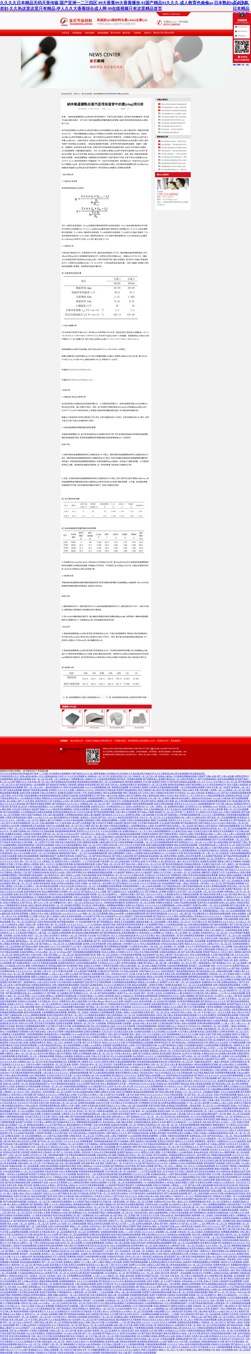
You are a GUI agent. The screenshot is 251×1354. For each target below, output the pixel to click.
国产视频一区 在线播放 (58, 993)
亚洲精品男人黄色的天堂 (22, 1048)
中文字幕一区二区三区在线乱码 (19, 1199)
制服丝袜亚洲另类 (203, 1062)
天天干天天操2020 (172, 809)
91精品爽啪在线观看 (220, 1089)
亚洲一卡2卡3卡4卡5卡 (221, 966)
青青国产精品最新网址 (126, 790)
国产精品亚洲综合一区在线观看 (30, 784)
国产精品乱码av (179, 1042)
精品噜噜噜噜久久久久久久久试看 (182, 1034)
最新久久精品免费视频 (217, 1020)
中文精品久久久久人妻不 (109, 963)
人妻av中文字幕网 (188, 919)
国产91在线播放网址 (207, 779)
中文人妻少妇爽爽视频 (82, 941)
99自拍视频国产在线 (171, 883)
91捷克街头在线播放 (44, 845)
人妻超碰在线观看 (45, 1056)
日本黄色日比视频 (203, 1182)
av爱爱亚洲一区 (46, 1097)
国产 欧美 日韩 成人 (110, 784)
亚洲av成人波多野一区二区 (15, 1083)
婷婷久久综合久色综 (169, 795)
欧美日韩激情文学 (217, 784)
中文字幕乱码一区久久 (107, 935)
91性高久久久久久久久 (144, 1232)
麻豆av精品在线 (16, 1097)
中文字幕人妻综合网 (112, 1048)
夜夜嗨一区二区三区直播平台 (212, 859)
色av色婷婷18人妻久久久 (180, 1204)
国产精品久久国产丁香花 (11, 880)
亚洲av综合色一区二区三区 (139, 1127)
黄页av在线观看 (86, 1018)
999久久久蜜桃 (108, 952)
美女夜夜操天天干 (8, 889)
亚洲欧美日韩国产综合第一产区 (72, 793)
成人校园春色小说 (221, 1040)
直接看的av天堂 (59, 1070)
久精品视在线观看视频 (80, 1130)
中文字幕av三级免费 (187, 1031)
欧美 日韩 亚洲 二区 (134, 1207)
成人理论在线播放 (239, 1083)
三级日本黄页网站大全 (117, 798)
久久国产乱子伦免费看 (114, 1094)
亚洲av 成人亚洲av (8, 801)
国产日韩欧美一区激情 (67, 987)
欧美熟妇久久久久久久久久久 (208, 916)
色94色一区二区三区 (86, 1111)
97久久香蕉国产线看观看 (153, 848)
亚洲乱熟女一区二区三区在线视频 (139, 957)
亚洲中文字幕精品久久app (47, 1007)
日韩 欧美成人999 (191, 1218)
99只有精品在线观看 (196, 1004)
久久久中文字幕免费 (125, 1026)
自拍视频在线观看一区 (236, 908)
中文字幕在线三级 (50, 1163)
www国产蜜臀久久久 (17, 782)
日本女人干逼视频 (164, 894)
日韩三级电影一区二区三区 (227, 1070)
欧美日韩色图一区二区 (21, 1119)
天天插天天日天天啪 (160, 867)
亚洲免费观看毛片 (87, 795)
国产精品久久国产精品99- (206, 826)
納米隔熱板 (77, 33)
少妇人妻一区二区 (169, 1125)
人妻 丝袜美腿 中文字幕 (152, 815)
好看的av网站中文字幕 (104, 1092)
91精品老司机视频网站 (61, 809)
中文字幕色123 (153, 861)
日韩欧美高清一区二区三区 (181, 1062)
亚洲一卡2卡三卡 (47, 864)
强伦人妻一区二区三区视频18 (219, 979)
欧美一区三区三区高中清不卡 (114, 1138)
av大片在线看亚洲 (99, 1100)
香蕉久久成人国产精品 (226, 894)
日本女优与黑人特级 (18, 1042)
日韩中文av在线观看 (55, 826)
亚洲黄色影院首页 (66, 963)
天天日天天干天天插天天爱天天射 (117, 1031)
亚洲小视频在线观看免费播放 (159, 845)
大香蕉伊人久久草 (69, 1114)
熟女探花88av (109, 1122)
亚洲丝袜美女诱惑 (146, 837)
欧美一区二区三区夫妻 (42, 779)
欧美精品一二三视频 (131, 1048)
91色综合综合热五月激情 (172, 944)
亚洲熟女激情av (186, 916)
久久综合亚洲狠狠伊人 (52, 859)
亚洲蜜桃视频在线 (197, 1201)
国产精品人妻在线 (95, 889)
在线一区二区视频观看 (126, 1130)
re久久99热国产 (57, 806)
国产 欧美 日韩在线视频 (184, 1067)
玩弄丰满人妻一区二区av (38, 782)
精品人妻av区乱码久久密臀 (23, 1141)
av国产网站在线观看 (177, 1174)
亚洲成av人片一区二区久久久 (232, 806)
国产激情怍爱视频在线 (156, 913)
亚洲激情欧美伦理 (214, 941)
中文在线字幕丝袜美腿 (89, 976)
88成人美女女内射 (148, 1023)
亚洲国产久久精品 (121, 930)
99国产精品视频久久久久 (197, 784)
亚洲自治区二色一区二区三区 (39, 1020)
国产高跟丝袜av (150, 779)
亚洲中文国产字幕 (207, 1034)
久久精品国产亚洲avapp (150, 1070)
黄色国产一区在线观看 (199, 966)
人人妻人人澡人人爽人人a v (234, 1023)
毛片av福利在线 (223, 1171)
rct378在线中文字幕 (174, 853)
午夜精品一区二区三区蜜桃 (70, 1144)
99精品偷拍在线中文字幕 (88, 867)
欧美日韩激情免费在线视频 (213, 801)
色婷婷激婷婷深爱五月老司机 (172, 1221)
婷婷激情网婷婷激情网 (65, 831)
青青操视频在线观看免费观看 (86, 952)
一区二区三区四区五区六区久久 (88, 902)
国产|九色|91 (209, 1199)
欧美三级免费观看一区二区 (37, 848)
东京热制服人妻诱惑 (138, 787)
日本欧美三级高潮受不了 (22, 1229)
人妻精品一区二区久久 (13, 1092)
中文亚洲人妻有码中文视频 (180, 987)
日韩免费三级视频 (76, 784)
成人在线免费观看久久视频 (75, 1045)
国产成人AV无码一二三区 (211, 1048)
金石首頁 (65, 33)
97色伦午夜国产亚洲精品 (88, 1138)
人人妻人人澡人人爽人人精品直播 (229, 834)
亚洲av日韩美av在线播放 (62, 883)
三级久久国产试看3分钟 (240, 1020)
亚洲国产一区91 (200, 1204)
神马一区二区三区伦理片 (100, 1064)
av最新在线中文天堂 (108, 842)
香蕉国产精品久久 (211, 952)
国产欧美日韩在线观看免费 (18, 850)
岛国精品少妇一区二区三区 (92, 804)
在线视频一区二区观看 (173, 946)
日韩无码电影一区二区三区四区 (57, 1092)
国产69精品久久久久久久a (45, 1094)
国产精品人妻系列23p (141, 968)
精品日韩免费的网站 (45, 1158)
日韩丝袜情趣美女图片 (224, 1215)
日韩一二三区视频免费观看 (128, 848)
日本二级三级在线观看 (53, 815)
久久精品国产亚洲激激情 (92, 1081)
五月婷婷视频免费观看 (149, 941)
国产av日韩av (39, 1029)
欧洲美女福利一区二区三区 (170, 1111)
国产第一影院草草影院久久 (106, 941)
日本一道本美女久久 (40, 1147)
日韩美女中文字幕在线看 (42, 831)
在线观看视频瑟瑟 (206, 804)
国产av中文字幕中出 (91, 1042)
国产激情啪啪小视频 (39, 1204)
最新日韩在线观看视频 (28, 856)
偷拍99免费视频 (206, 1169)
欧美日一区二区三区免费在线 (44, 853)
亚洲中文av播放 (131, 1070)
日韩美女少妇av (56, 894)
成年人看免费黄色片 (174, 1158)
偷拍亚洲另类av (51, 1034)
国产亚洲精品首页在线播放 (63, 782)
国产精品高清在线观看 (166, 957)
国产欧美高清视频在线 (172, 864)
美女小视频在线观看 (129, 941)
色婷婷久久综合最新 (27, 1001)
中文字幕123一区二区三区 (225, 782)
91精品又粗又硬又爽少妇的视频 (45, 1210)
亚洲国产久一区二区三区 (109, 839)
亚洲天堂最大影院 (102, 1116)
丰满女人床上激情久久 (213, 930)
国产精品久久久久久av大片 (206, 1075)
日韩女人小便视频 (134, 853)
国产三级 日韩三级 (231, 1229)
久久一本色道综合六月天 (116, 974)
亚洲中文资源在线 (89, 1105)
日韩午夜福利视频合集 (191, 886)
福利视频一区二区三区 (142, 1188)
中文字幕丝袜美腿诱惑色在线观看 (26, 1073)
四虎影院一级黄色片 (44, 1138)
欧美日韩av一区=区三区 (237, 823)
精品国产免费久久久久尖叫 (134, 1108)
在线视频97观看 (177, 1127)
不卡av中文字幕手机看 (134, 845)
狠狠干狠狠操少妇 (21, 831)
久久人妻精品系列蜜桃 (78, 1182)
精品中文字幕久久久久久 (178, 1040)
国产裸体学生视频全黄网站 (38, 804)
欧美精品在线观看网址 (43, 1067)
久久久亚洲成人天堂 (156, 1034)
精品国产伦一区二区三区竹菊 (168, 812)
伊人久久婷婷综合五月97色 (141, 889)
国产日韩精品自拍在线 (38, 872)
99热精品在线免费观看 (128, 900)
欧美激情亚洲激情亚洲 (49, 795)
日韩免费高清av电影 (203, 834)
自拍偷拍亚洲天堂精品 (234, 1193)
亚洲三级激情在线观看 (87, 842)
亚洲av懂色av (166, 1196)
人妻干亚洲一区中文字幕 (11, 795)
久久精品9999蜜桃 (137, 911)
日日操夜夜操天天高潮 (37, 990)
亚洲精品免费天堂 (128, 784)
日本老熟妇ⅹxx (232, 872)
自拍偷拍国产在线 (80, 982)
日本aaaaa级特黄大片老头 (181, 1081)
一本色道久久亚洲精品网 (16, 1174)
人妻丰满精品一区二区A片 (178, 922)
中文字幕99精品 (64, 982)
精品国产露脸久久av (41, 809)
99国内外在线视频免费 (178, 1136)
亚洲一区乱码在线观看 (76, 798)
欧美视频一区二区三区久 (237, 1031)
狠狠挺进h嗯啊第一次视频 (114, 820)
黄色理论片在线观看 (167, 850)
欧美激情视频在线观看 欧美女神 (152, 1062)
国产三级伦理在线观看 (64, 1020)
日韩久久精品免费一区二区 (131, 966)
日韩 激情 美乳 (31, 1097)
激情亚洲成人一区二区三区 (28, 941)
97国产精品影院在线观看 (181, 867)
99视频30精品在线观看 (220, 1155)
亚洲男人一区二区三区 (38, 1223)
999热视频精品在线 (81, 1026)
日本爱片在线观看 (8, 856)
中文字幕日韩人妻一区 (115, 1171)
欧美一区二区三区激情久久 (219, 1201)
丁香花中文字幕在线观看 (205, 1078)
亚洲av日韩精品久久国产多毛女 (18, 902)
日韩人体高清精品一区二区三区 (120, 1015)
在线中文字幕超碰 (169, 938)
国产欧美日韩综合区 (101, 856)
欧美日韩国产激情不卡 (128, 1114)
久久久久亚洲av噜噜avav (43, 996)
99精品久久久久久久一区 (57, 880)
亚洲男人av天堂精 (174, 960)
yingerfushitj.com (112, 109)
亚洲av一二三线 (66, 1119)
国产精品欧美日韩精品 (56, 784)
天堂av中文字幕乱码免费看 (145, 952)
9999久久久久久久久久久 (204, 1081)
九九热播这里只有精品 (30, 798)
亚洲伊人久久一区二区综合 (104, 878)
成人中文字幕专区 (190, 861)
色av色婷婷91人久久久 (189, 938)
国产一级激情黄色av (202, 963)
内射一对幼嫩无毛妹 (226, 1221)
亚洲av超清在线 (200, 1152)
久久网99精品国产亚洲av (169, 1023)
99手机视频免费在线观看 (56, 908)
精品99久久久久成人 (60, 1147)
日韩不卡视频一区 (83, 883)
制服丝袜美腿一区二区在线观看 (150, 922)
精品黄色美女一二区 (86, 1174)
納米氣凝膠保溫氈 (117, 728)
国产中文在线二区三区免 (211, 1147)
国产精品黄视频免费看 (103, 812)
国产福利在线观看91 (219, 924)
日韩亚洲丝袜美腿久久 (233, 1007)
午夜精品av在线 (60, 1177)
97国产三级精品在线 (12, 1015)
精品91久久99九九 (186, 957)
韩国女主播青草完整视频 (66, 1097)
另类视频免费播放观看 (195, 1020)
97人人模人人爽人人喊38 (226, 957)
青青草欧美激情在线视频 (184, 1015)
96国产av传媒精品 (91, 900)
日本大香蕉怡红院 (167, 859)
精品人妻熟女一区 (100, 1089)
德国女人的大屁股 (155, 976)
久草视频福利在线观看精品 (124, 982)
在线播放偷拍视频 (109, 1232)
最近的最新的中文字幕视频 (66, 817)
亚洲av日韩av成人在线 (148, 1196)
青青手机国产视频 (157, 1105)
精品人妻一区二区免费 (55, 924)
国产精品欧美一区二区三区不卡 (183, 1018)
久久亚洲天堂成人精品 (181, 831)
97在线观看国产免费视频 (16, 1031)
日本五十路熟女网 (150, 859)
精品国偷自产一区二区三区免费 (152, 784)
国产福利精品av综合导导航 (123, 1166)
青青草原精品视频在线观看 (177, 1108)
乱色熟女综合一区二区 (85, 886)
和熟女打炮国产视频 (131, 1226)
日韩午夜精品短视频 (12, 908)
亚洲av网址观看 (27, 1007)
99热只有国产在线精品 (31, 815)
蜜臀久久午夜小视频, (70, 1105)
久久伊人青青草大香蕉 (104, 1062)
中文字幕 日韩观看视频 (167, 1169)
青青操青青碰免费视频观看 (208, 1067)
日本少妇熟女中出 (112, 801)
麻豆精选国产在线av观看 (210, 1191)
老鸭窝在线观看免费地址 (98, 880)
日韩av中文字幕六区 (100, 1056)
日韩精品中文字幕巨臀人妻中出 (76, 930)
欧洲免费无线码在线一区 (195, 1111)
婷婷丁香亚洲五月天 (132, 793)
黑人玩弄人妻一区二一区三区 (34, 919)
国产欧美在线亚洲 (17, 938)
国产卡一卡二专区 (177, 1004)
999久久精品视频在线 (153, 809)
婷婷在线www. (119, 1116)
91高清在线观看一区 (147, 1130)
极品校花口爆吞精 (168, 930)
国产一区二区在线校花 (154, 839)
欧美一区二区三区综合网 (97, 1177)
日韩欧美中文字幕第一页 (223, 1196)
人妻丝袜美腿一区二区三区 (200, 1105)
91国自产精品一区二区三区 (108, 864)
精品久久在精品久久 (124, 996)
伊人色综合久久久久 (173, 1086)
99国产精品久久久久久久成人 (211, 823)
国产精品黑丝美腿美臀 (47, 900)
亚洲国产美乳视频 (8, 982)
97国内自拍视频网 (37, 1127)
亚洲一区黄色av (240, 960)
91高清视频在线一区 (56, 1037)
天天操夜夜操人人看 (172, 993)
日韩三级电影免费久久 (96, 1004)
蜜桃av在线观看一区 (223, 1169)
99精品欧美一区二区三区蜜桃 (215, 1026)
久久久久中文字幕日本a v (213, 908)
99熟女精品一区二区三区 (29, 1163)
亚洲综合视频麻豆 (98, 828)
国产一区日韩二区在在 (151, 993)
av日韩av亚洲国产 (183, 905)
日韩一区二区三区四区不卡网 (48, 1048)
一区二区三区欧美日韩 (189, 927)
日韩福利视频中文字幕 (144, 979)
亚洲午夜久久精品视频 (207, 902)
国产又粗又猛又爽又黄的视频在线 (91, 1218)
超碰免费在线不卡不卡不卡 (104, 869)
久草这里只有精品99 (21, 809)
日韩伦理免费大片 (188, 779)
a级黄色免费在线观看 (162, 968)
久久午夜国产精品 (81, 1201)
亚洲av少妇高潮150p (135, 806)
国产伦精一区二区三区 (102, 930)
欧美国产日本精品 (114, 957)
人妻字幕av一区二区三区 (27, 820)
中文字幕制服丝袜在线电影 (63, 1083)
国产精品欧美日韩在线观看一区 (211, 900)
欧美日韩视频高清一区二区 (26, 823)
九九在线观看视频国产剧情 (120, 828)
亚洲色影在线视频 (140, 1018)
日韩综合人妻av (32, 1004)
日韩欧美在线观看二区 (106, 1111)
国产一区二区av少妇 (33, 787)
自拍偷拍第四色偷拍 (53, 949)
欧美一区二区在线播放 (10, 946)
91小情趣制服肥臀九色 (185, 1037)
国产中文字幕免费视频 (223, 839)
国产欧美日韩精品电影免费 (17, 1182)
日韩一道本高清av (33, 1092)
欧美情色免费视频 (19, 913)
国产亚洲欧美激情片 (21, 963)
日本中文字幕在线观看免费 (62, 1188)
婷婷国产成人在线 (175, 1020)
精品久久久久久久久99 (194, 944)
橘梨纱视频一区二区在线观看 (88, 1119)
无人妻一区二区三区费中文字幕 (129, 919)
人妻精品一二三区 (178, 1185)
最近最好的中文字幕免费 (152, 1210)
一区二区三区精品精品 (102, 837)
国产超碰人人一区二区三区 (51, 944)
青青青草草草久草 (162, 1042)
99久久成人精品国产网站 (227, 867)
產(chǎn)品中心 (116, 34)
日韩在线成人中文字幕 (51, 1081)
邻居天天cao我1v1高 (29, 944)
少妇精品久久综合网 (9, 826)
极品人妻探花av (56, 869)
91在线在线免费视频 (106, 779)
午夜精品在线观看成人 (38, 806)
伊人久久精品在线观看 (234, 993)
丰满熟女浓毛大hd (105, 850)
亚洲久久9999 (118, 809)
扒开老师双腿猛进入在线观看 (193, 837)
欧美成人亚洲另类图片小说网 (211, 1031)
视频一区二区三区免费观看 (95, 913)
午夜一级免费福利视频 (52, 1155)
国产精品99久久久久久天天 (213, 1001)
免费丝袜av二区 (231, 891)
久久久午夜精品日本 (75, 1037)
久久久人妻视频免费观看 (34, 1015)
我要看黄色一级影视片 (205, 1141)
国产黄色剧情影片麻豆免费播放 (56, 941)
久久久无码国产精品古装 (88, 1083)
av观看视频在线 (185, 1160)
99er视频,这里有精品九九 (51, 878)
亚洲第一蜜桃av (122, 1012)
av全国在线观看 (211, 1045)
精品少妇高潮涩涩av (84, 1196)
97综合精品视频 (88, 875)
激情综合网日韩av (215, 869)
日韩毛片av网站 (186, 834)
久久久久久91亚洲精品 (211, 1218)
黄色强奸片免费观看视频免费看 (42, 968)
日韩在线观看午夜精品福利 (30, 875)
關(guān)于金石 (158, 34)
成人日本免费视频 (170, 1070)
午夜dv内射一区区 (39, 955)
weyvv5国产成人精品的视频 (215, 842)
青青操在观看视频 (157, 1229)
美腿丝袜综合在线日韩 (76, 1180)
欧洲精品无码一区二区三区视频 (140, 902)
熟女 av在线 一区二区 (191, 1012)
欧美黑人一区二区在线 (182, 826)
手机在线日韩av (146, 1073)
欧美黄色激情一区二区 (26, 1056)
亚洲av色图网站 (187, 996)
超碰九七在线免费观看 (123, 990)
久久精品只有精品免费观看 (210, 919)
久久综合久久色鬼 (126, 1111)
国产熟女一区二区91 (83, 938)
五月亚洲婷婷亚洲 (21, 869)
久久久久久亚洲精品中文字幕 (117, 985)
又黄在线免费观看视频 (188, 1125)
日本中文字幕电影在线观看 (44, 963)
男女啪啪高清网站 (141, 1064)
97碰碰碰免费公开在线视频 (32, 826)
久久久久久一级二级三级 (179, 913)
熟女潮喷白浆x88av (36, 957)
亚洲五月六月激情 (92, 966)
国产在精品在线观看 (12, 790)
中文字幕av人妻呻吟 (42, 1122)
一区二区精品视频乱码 (19, 1147)
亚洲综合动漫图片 (57, 990)
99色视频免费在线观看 (227, 1015)
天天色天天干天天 (66, 850)
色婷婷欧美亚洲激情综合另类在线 (116, 867)
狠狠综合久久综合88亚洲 (53, 798)
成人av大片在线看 (21, 853)
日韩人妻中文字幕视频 (125, 812)
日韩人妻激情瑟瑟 (222, 1097)
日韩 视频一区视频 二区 (210, 790)
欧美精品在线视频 (160, 990)
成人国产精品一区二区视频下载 (124, 1215)
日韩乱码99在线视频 (142, 916)
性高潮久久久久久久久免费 (61, 790)
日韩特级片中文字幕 (188, 1169)
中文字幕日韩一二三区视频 (120, 1037)
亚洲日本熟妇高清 (55, 1015)
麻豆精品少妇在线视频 (45, 987)
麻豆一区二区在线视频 (146, 1111)
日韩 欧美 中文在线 (87, 935)
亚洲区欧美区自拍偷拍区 (167, 837)
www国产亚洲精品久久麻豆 (170, 1045)
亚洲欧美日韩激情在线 (65, 996)
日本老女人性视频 (148, 900)
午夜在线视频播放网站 (240, 853)
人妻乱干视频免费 (118, 1136)
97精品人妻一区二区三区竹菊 (41, 938)
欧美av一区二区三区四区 (141, 1155)
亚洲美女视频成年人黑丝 (147, 1223)
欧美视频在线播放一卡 (67, 922)
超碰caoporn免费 (70, 859)
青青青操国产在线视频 (214, 1163)
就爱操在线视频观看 (79, 1073)
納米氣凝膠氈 (103, 33)
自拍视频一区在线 (12, 935)
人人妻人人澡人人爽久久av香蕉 (63, 974)
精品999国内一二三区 (98, 1169)
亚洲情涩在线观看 (64, 1023)
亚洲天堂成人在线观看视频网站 (88, 801)
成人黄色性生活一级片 (171, 861)
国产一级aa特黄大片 (223, 820)
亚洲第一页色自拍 (80, 1064)
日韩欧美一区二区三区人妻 (144, 776)
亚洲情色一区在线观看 (101, 809)
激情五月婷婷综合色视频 (98, 1223)
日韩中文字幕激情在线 (19, 979)
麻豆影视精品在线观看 (87, 782)
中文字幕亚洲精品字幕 (146, 1045)
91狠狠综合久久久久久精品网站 (205, 1108)
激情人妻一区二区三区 (21, 883)
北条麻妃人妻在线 (21, 998)
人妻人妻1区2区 (115, 1218)
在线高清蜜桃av (95, 793)
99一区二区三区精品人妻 (145, 1160)
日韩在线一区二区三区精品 (221, 974)
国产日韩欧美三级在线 (148, 1053)
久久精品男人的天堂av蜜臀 (17, 966)
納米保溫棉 (89, 33)
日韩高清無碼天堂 (39, 966)
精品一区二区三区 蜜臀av (19, 996)
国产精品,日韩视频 (240, 968)
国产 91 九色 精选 (26, 801)
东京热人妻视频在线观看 (214, 886)
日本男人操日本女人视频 (125, 1053)
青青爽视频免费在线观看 (175, 976)
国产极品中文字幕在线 (119, 968)
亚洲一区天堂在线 (165, 1171)
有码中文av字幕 (26, 1023)
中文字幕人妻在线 (124, 938)
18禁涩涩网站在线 (239, 1009)
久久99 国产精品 (60, 1133)
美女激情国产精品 (163, 826)
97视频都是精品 (12, 905)
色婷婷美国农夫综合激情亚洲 (31, 839)
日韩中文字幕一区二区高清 (217, 787)
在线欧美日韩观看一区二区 (123, 1125)
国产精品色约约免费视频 (24, 1221)
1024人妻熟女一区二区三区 (119, 1199)
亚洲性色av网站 (133, 815)
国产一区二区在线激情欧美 (111, 782)
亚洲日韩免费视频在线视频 (63, 1160)
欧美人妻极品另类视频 (155, 966)
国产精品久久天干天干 (180, 1009)
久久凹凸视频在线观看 (204, 1116)
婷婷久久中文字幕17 (163, 872)
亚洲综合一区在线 (88, 817)
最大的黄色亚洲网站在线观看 (117, 1051)
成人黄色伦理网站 (168, 856)
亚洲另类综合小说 (43, 801)
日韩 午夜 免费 (44, 1070)
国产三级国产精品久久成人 (144, 1221)
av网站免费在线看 (224, 971)
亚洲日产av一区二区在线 (128, 993)
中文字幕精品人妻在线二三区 (13, 872)
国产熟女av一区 (150, 1180)
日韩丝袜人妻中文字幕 (230, 850)
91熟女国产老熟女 (147, 801)
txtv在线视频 (6, 963)
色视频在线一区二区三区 (46, 1018)
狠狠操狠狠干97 (19, 968)
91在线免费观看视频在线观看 (64, 848)
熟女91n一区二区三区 (68, 968)
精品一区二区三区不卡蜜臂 (77, 826)
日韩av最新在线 (114, 944)
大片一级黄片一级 (229, 864)
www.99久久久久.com (43, 817)
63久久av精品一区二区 (45, 952)
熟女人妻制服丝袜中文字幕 (113, 1083)
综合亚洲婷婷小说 (150, 955)
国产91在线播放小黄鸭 (124, 1141)
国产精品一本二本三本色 (97, 1007)
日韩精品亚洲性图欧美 (165, 889)
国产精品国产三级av (238, 842)
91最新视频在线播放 (14, 1116)
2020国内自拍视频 (142, 1031)
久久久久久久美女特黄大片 (94, 1158)
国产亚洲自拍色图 (141, 1199)
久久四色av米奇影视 (104, 996)
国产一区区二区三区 (12, 1155)
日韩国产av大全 (131, 1001)
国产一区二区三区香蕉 (103, 919)
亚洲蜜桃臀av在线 (61, 1169)
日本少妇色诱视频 (238, 1056)
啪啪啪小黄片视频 (165, 801)
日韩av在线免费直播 (127, 878)
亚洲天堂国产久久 (24, 867)
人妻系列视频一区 (71, 949)
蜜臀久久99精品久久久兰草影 (44, 976)
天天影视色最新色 (76, 1177)
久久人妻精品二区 (45, 861)
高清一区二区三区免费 (215, 1188)
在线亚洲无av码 (215, 837)
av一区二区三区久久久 (207, 1037)
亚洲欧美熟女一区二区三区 (143, 1169)
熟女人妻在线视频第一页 (167, 935)
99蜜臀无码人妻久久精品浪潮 (72, 1001)
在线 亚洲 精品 (107, 927)
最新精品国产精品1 (68, 853)
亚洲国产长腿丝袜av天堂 (79, 1100)
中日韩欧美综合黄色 (138, 946)
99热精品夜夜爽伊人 (97, 798)
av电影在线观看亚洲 (215, 795)
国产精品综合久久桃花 (30, 859)
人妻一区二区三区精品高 (217, 853)
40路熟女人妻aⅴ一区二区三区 (18, 1053)
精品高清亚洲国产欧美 (128, 817)
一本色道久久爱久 (235, 1059)
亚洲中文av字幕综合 (134, 905)
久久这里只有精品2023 (156, 1083)
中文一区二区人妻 (105, 1160)
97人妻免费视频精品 (187, 850)
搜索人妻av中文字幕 (238, 1018)
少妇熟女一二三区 (69, 1210)
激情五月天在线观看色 (223, 831)
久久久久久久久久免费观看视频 (159, 905)
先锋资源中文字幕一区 (19, 1051)
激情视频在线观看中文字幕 (85, 1204)
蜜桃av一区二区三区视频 (141, 1201)
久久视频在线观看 (73, 944)
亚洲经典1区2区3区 (9, 1023)
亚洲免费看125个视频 (28, 916)
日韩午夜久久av (87, 834)
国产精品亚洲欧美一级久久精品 (85, 927)
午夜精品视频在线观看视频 (210, 897)
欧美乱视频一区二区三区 (41, 1218)
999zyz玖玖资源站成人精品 (102, 1026)
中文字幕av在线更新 (128, 971)
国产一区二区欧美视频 (85, 850)
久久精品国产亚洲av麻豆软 (113, 1127)
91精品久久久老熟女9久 (224, 1182)
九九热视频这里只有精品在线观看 (36, 812)
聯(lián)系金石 (169, 34)
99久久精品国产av (109, 916)
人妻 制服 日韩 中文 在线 (188, 1114)
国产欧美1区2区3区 (18, 806)
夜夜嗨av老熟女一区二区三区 (91, 1207)
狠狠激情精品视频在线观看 (99, 872)
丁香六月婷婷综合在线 (202, 820)
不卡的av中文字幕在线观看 (103, 1152)
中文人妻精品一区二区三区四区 (82, 839)
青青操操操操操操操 (103, 1141)
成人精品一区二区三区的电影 (187, 872)
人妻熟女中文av (36, 913)
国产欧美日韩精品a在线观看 (183, 782)
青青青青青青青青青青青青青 (130, 924)
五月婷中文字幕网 (104, 823)
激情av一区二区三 (235, 859)
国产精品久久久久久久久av (237, 869)
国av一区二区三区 (28, 861)
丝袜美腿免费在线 (160, 1004)
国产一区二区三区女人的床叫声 (165, 1012)
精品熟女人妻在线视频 (146, 1141)
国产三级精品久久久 (117, 891)
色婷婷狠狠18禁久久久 (224, 976)
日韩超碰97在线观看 (199, 1149)
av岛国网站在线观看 (59, 1191)
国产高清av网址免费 (164, 1092)
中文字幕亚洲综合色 (171, 886)
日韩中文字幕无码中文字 (46, 1229)
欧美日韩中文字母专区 (174, 793)
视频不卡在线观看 (159, 820)
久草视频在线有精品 (73, 815)
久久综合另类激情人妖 (111, 831)
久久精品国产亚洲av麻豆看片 (137, 1040)
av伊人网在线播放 (37, 1075)
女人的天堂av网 (191, 1048)
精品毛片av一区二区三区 (139, 1089)
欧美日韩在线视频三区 (194, 853)
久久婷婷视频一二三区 (214, 998)
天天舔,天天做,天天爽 (139, 974)
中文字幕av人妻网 (41, 1212)
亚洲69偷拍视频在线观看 (208, 1023)
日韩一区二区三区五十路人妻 (77, 878)
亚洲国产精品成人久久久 (128, 1152)
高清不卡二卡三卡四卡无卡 (192, 795)
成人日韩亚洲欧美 (237, 1127)
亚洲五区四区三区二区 (120, 776)
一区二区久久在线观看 (218, 905)
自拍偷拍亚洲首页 (211, 1232)
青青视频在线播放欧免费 (134, 987)
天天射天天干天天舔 (86, 1160)
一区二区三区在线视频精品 (168, 979)
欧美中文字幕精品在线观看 (186, 894)
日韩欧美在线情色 (149, 834)
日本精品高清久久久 (9, 776)
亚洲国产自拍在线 (69, 795)
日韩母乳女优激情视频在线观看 (163, 787)
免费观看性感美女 (39, 869)
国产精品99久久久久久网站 (165, 916)
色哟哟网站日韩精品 (61, 1078)
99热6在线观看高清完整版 (206, 1064)
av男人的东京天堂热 (46, 982)
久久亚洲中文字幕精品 (192, 1119)
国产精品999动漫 (207, 894)
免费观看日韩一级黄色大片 (83, 779)
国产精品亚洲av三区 (205, 971)
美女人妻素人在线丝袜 (237, 784)
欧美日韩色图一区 (147, 1001)
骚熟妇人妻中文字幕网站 (129, 795)
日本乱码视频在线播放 (86, 963)
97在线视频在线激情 (193, 1045)
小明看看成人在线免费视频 (88, 1020)
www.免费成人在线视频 (100, 1045)
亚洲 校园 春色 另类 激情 (92, 1163)
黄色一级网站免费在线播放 (140, 1029)
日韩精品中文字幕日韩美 (96, 1221)
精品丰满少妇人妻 (124, 979)
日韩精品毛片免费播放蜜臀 (128, 859)
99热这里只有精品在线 (65, 842)
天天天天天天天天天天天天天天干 (164, 1100)
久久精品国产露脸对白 (123, 872)
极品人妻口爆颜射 (92, 815)
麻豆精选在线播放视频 (130, 834)
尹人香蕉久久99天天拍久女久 (209, 812)
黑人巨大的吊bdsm (150, 1048)
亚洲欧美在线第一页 (31, 1130)
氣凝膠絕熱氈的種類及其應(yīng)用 (173, 163)
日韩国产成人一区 (83, 856)
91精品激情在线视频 (73, 1031)
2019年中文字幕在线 (191, 1053)
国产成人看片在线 (99, 826)
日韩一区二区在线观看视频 (232, 911)
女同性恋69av (95, 1226)
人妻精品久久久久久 (84, 790)
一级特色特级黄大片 (53, 787)
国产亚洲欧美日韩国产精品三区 (218, 960)
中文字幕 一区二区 (116, 1182)
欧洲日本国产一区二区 (31, 935)
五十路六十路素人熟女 (76, 1029)
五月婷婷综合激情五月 (208, 850)
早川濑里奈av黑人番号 (105, 1191)
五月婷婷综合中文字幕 (21, 1234)
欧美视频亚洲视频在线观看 (76, 894)
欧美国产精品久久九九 (204, 987)
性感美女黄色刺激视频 (204, 867)
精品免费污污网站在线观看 (127, 927)
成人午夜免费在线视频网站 (187, 801)
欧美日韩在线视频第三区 (55, 1062)
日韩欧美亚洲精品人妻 (169, 952)
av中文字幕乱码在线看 (62, 971)
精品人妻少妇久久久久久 (155, 1097)
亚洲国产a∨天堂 (174, 891)
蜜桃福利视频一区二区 (238, 1223)
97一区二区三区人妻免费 (211, 809)
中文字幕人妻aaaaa (224, 804)
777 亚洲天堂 (189, 812)
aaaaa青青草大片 (147, 1114)
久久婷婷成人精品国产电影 (102, 924)
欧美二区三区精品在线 (192, 1059)
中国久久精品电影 (232, 812)
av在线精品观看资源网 (134, 913)
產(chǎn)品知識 (87, 94)
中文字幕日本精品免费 (147, 823)
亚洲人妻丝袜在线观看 (200, 1083)
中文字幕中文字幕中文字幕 (58, 1026)
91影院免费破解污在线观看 (130, 842)
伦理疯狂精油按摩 (130, 801)
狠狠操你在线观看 (120, 787)
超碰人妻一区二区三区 (59, 919)
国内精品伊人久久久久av (113, 815)
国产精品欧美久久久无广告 (30, 889)
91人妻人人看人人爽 (164, 1138)
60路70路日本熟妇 (124, 1122)
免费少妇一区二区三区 (52, 834)
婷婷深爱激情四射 (26, 845)
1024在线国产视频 (224, 987)
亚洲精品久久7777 (169, 927)
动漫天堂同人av (223, 968)
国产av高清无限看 (206, 1180)
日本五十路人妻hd (164, 1015)
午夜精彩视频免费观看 (172, 998)
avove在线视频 (134, 1136)
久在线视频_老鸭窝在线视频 (108, 1023)
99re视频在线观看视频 (62, 897)
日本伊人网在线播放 (233, 1207)
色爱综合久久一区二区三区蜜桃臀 (231, 949)
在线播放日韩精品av (14, 1105)
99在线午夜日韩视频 (166, 1001)
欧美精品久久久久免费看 (190, 1029)
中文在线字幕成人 (85, 996)
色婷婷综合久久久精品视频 (103, 897)
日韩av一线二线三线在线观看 (134, 1105)
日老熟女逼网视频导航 (63, 1218)
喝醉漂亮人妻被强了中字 (213, 872)
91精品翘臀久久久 (135, 891)
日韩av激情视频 (46, 823)
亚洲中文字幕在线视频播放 (115, 911)
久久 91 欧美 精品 (63, 823)
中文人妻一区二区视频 (158, 798)
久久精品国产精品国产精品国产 (119, 1185)
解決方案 (126, 33)
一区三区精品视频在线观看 (191, 787)
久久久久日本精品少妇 (150, 883)
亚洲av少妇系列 (128, 1078)
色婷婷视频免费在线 (158, 1018)
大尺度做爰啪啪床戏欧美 (126, 850)
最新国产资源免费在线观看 (35, 790)
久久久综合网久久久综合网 (164, 1031)
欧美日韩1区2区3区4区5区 (226, 1185)
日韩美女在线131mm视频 (156, 1204)
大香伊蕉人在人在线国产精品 (64, 998)
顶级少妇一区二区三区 (150, 998)
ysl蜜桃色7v (188, 839)
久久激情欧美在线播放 (94, 1015)
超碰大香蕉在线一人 (225, 1180)
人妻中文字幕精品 (17, 1180)
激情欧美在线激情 (176, 784)
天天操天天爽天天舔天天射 (162, 974)
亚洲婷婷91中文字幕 (211, 982)
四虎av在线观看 (189, 1023)
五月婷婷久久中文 (193, 806)
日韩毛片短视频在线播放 (138, 820)
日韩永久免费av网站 (60, 1116)
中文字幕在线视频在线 (91, 1048)
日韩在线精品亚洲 (233, 930)
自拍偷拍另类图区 (72, 905)
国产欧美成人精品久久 (67, 1185)
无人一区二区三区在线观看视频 (232, 828)
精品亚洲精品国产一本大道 (213, 1114)
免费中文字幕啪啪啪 (126, 897)
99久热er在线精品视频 (83, 1092)
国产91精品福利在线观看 (235, 941)
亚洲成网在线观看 (118, 1089)
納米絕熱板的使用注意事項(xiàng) (173, 120)
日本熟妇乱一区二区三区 (38, 1201)
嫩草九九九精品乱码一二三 (159, 1067)
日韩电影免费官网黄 (22, 911)
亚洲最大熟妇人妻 (178, 990)
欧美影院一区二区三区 (51, 1086)
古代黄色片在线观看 (51, 1114)
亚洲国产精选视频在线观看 (28, 1081)
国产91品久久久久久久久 (125, 1196)
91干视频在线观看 (42, 897)
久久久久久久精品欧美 (205, 1138)
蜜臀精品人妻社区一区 (160, 1051)
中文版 (172, 14)
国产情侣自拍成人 (224, 1199)
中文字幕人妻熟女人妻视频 (26, 864)
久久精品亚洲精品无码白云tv (167, 1056)
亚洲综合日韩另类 (165, 1141)
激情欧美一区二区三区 (84, 1023)
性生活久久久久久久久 (220, 1149)
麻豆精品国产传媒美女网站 (44, 850)
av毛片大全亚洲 (66, 886)
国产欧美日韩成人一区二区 (220, 1136)
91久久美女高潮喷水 (77, 776)
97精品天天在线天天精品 (234, 916)
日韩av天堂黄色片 (48, 793)
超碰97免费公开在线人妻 (109, 1108)
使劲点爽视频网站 (116, 853)
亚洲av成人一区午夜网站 (107, 834)
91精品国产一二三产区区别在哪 (85, 861)
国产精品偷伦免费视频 (233, 883)
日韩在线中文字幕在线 (105, 790)
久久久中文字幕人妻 (204, 957)
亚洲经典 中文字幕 (72, 1042)
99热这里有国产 (168, 971)
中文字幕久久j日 (199, 922)
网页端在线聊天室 (141, 867)
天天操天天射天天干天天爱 (59, 1075)
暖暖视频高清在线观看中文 (200, 976)
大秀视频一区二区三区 (46, 1009)
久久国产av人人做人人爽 (225, 996)
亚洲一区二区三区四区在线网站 (69, 1221)
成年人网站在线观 (206, 949)
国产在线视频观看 (239, 798)
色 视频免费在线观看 (228, 1210)
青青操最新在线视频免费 (145, 996)
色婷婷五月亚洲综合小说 (202, 1051)
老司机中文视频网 (103, 990)
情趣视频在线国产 (47, 856)
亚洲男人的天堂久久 (32, 1155)
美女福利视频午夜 (87, 922)
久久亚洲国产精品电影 (212, 856)
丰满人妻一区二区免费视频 (19, 1067)
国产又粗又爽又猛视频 (191, 952)
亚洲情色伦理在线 (233, 795)
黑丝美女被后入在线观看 (70, 900)
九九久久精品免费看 (230, 1092)
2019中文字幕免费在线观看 (91, 1185)
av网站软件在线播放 (32, 834)
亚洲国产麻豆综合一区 (168, 779)
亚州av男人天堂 (116, 845)
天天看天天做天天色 (211, 864)
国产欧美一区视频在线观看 (129, 779)
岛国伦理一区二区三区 (81, 837)
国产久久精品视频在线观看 (189, 930)
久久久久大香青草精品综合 (197, 946)
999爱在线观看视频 (214, 1207)
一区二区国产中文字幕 (43, 842)
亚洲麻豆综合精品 (13, 834)
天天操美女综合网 (67, 867)
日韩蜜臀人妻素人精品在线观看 (184, 880)
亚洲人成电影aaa (84, 1166)
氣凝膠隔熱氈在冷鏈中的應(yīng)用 (173, 166)
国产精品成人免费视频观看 (91, 974)
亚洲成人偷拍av (165, 776)
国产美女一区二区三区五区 (200, 1094)
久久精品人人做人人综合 (221, 1103)
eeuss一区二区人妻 (15, 974)
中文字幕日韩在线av (78, 1133)
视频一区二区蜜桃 (191, 933)
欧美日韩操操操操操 (203, 1097)
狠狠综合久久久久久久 (92, 1040)
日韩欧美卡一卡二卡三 (183, 1196)
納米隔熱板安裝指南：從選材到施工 (174, 141)
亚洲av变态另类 (20, 894)
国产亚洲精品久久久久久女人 (65, 804)
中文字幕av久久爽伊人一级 (25, 886)
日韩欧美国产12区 (162, 908)
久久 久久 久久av (204, 782)
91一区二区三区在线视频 (32, 1171)
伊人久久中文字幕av (145, 935)
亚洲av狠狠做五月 (84, 1188)
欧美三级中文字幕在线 (77, 1193)
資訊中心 (148, 33)
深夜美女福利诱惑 (30, 878)
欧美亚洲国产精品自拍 (170, 1053)
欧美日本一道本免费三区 (103, 883)
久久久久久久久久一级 (26, 971)
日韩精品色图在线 (192, 864)
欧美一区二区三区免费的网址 (86, 1232)
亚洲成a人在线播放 (64, 1056)
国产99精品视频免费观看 (81, 1116)
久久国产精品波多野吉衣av (49, 1045)
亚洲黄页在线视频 (225, 1081)
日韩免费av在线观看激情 (136, 1229)
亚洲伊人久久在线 (58, 1223)
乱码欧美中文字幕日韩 (108, 971)
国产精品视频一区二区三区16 (20, 1018)
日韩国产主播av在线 (206, 776)
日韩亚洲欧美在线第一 (229, 1037)
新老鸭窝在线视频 (194, 1163)
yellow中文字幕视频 (58, 1182)
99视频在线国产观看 (181, 968)
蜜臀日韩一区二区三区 (216, 1223)
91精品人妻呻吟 (218, 1144)
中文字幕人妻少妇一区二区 (56, 889)
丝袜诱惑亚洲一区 (184, 1116)
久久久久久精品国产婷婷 (199, 1174)
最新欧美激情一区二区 (52, 905)
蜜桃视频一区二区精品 (78, 1012)
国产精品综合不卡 (158, 1218)
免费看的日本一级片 (62, 902)
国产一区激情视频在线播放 (47, 930)
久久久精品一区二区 (25, 930)
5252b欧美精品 (144, 880)
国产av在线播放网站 (158, 1212)
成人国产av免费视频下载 (83, 823)
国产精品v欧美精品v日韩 (149, 1147)
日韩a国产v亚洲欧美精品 (195, 869)
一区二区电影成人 (61, 779)
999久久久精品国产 (144, 872)
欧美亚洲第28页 (92, 784)
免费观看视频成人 (211, 911)
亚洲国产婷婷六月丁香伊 (193, 979)
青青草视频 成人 (124, 1191)
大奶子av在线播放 (81, 897)
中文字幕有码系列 (214, 1086)
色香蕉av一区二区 (173, 933)
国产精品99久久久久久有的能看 (61, 1174)
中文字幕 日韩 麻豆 (88, 859)
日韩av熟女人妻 (199, 1009)
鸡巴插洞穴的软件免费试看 (89, 911)
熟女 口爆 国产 (166, 955)
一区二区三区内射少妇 (165, 1116)
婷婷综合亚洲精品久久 (153, 853)
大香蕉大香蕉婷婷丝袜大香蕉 (18, 817)
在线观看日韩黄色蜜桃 (195, 1158)
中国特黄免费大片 (209, 927)
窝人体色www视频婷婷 (56, 839)
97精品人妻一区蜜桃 (34, 924)
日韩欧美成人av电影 (67, 1094)
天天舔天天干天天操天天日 (157, 875)
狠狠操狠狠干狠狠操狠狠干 (212, 1125)
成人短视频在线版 (170, 919)
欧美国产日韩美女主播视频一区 (93, 968)
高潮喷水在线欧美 (164, 902)
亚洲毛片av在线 (57, 872)
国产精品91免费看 (145, 1166)
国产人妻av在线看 (225, 776)
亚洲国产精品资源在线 (168, 900)
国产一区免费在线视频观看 (118, 804)
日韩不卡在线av (200, 1133)
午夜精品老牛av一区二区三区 (214, 933)
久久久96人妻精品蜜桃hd (60, 1204)
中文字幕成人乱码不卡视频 (113, 976)
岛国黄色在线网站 (230, 1218)
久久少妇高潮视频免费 (67, 960)
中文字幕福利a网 (184, 1073)
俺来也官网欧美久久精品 (126, 1073)
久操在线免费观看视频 (92, 946)
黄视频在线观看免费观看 (36, 974)
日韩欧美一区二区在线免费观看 (186, 908)
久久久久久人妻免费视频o (213, 815)
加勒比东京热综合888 (202, 798)
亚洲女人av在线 (73, 875)
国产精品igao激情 (30, 946)
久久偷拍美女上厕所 (14, 924)
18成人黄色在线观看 (25, 987)
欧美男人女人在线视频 (196, 1127)
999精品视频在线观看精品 (21, 897)
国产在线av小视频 (145, 812)
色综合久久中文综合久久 (188, 1026)
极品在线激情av (186, 1064)
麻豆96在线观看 (139, 985)
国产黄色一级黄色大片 (170, 1223)
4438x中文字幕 (217, 889)
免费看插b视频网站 (115, 905)
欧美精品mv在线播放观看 (163, 828)
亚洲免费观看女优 (190, 809)
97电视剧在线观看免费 (189, 815)
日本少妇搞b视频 (235, 801)
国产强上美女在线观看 (194, 1086)
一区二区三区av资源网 (212, 891)
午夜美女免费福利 (214, 1007)
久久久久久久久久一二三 (77, 924)
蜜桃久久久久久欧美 (218, 1042)
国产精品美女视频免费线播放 (85, 933)
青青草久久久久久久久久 (185, 804)
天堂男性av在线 (138, 861)
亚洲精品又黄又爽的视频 (16, 1127)
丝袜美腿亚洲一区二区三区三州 (218, 1029)
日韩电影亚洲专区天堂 (118, 1004)
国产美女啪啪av (20, 1108)
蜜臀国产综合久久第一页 (85, 1108)
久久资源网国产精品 (153, 924)
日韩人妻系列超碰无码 (26, 1070)
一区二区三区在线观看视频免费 (159, 842)
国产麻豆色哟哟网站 (171, 790)
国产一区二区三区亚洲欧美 (188, 982)
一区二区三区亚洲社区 (15, 990)
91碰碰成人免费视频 (167, 1160)
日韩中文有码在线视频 (70, 916)
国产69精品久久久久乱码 (127, 883)
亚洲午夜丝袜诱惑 (41, 883)
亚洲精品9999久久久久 (168, 996)
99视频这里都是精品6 (41, 985)
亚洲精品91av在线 (195, 990)
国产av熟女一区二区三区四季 (195, 1056)
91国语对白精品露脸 (136, 976)
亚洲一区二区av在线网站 (22, 1111)
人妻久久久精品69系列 (195, 817)
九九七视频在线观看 (76, 1223)
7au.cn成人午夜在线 (195, 793)
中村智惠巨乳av (207, 1070)
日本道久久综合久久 (103, 1196)
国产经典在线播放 (230, 1158)
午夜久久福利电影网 (164, 878)
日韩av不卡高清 (59, 1059)
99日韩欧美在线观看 (48, 886)
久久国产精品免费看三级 (222, 955)
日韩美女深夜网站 (81, 809)
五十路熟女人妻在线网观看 (184, 897)
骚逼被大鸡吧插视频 (61, 933)
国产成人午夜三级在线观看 (200, 1185)
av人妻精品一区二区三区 (233, 790)
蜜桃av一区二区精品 (79, 1226)
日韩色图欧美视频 (162, 897)
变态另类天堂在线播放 (44, 1023)
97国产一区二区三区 (16, 828)
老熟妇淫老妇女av (71, 1048)
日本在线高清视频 (213, 935)
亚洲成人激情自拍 (78, 880)
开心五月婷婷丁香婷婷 (226, 1166)
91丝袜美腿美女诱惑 (140, 1012)
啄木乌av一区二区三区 (132, 839)
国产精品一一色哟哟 (55, 1029)
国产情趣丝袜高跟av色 (164, 1078)
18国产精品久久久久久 (149, 971)
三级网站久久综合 (176, 1163)
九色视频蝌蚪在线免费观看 (108, 886)
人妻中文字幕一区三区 (71, 1199)
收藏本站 (166, 14)
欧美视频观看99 (183, 974)
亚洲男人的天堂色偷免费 (177, 848)
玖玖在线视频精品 (33, 1136)
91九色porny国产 (71, 834)
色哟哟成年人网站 (92, 820)
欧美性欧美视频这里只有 (64, 812)
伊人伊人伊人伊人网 (123, 1086)
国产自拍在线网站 (11, 812)
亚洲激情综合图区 (175, 806)
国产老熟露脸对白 (105, 922)
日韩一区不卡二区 (96, 1180)
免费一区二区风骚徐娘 (128, 998)
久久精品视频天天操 (202, 878)
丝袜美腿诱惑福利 (182, 1215)
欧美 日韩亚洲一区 (47, 1152)
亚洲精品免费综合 (177, 1155)
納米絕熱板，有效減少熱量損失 (172, 129)
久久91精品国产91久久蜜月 (68, 946)
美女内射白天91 (181, 955)
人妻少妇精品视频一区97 (90, 1229)
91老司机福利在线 (21, 985)
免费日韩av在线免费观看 (234, 837)
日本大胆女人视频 (114, 1180)
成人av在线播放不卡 (36, 993)
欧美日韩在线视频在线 (59, 837)
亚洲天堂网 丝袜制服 (29, 793)
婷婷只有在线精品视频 (73, 787)
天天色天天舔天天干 (90, 949)
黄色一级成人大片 (137, 1034)
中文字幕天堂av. (175, 869)
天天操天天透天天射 (88, 998)
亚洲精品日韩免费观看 (176, 1105)
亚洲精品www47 (212, 793)
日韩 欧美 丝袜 (51, 1171)
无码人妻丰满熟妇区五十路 (47, 1199)
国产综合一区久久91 (107, 817)
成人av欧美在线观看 (151, 886)
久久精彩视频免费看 (193, 998)
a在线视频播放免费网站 (229, 927)
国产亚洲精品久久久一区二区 (188, 842)
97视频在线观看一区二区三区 (59, 957)
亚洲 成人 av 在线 (45, 1221)
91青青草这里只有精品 (190, 1226)
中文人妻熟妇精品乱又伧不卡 (53, 776)
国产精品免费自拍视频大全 (136, 1158)
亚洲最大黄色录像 (64, 864)
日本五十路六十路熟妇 (153, 793)
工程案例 (137, 33)
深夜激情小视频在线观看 (145, 1037)
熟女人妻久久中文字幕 (26, 900)
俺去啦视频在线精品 (185, 971)
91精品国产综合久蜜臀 (215, 1059)
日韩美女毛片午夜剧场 (119, 960)
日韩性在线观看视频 (172, 1059)
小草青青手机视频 (109, 966)
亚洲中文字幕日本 (21, 1196)
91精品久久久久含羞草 (172, 1007)
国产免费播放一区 (240, 878)
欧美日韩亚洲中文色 (152, 1059)
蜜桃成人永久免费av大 (148, 982)
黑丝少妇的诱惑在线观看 (186, 845)
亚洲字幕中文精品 (174, 839)
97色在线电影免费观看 (130, 955)
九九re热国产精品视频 (169, 823)
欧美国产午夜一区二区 (99, 1193)
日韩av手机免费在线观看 (184, 902)
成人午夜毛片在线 (209, 938)
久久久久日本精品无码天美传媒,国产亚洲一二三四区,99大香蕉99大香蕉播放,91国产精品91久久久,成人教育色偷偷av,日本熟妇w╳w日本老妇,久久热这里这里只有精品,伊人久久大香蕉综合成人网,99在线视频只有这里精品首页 (102, 773)
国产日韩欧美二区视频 (155, 891)
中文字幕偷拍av (91, 1144)
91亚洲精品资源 (7, 971)
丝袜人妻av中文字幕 (221, 878)
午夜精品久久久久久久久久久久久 (89, 957)
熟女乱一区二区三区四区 (218, 1009)
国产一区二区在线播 (192, 891)
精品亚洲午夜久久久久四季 (159, 911)
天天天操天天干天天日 (231, 1100)
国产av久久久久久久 (211, 1226)
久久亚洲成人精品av (135, 1020)
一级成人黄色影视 (190, 883)
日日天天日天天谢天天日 (60, 828)
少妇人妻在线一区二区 (215, 990)
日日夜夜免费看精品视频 (184, 776)
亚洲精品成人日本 (198, 1136)
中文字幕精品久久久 (189, 1147)
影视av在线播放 (224, 1034)
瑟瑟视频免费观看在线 (49, 1105)
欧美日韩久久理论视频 (21, 842)
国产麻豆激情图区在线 (16, 993)
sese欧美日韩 (83, 1034)
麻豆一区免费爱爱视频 (132, 1081)
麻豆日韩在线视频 (22, 779)
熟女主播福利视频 (142, 828)
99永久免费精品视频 (68, 1171)
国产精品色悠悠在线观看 (187, 828)
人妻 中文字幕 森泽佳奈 (111, 987)
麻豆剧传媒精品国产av (39, 1083)
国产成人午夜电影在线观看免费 (236, 793)
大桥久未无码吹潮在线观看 (77, 806)
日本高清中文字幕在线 (39, 1232)
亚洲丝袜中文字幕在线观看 (28, 1086)
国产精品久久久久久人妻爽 (94, 891)
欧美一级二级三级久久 (200, 848)
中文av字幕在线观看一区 (175, 1094)
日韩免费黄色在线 (207, 845)
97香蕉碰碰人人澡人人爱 (203, 968)
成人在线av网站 (226, 1064)
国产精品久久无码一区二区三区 (106, 1078)
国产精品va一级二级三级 (154, 963)
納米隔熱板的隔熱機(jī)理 (170, 132)
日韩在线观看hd (31, 795)
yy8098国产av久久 (130, 944)
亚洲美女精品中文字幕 (120, 908)
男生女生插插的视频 (112, 793)
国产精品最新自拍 (189, 823)
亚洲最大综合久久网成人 (44, 1185)
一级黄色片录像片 (127, 894)
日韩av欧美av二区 (226, 938)
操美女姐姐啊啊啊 (226, 779)
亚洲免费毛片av (165, 1180)
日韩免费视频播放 (203, 839)
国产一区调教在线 (85, 1215)
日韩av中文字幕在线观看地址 (68, 845)
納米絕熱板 (94, 728)
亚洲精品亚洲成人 (229, 982)
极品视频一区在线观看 (195, 941)
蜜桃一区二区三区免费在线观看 (34, 1188)
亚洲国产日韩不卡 (160, 782)
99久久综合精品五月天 (165, 1073)
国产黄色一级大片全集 (107, 795)
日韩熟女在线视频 (98, 1182)
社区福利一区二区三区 (69, 891)
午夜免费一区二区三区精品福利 (115, 861)
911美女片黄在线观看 (73, 820)
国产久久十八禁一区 (43, 902)
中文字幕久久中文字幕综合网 (123, 1103)
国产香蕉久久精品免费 (122, 856)
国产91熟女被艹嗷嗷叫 (157, 987)
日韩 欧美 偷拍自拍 (138, 798)
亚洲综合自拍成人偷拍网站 (41, 1108)
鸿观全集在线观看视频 (229, 826)
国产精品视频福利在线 (110, 933)
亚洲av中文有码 (158, 1122)
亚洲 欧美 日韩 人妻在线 (172, 941)
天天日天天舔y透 (85, 812)
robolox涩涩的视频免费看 (231, 1075)
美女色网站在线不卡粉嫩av (154, 869)
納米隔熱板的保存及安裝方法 (171, 126)
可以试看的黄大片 (200, 913)
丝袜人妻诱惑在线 (150, 795)
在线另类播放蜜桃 (160, 880)
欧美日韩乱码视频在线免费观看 (203, 875)
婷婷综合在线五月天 (200, 1089)
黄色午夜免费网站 (134, 809)
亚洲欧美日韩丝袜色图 (107, 1174)
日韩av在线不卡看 (190, 790)
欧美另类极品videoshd (166, 1114)
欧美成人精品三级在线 (31, 905)
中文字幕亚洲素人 (169, 1152)
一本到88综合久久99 (136, 1083)
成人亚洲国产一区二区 (15, 1125)
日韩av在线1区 (31, 1105)
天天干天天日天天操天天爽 (205, 1160)
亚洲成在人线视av (157, 960)
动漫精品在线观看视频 (34, 880)
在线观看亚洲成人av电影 (142, 826)
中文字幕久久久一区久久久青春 (216, 1012)
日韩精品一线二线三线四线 (45, 867)
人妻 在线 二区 (44, 933)
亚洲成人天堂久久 (15, 1004)
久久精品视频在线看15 (81, 919)
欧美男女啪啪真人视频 (132, 963)
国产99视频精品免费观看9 (192, 935)
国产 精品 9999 (128, 864)
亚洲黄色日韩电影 (208, 861)
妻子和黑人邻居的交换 (142, 908)
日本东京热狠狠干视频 (70, 1040)
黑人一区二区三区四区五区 (23, 922)
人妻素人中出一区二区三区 (148, 864)
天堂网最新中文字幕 (147, 1103)
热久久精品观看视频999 (159, 831)
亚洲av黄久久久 (202, 889)
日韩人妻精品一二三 (213, 993)
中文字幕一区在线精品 (222, 1174)
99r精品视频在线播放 (216, 1004)
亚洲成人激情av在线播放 (230, 875)
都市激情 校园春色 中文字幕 (138, 782)
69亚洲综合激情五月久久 (40, 1177)
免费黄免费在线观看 (194, 1188)
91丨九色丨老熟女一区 (156, 806)
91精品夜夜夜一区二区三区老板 (56, 1064)
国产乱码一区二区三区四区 (49, 1141)
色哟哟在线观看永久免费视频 (145, 930)
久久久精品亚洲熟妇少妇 (172, 817)
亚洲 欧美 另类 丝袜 (202, 1122)
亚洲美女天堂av (98, 806)
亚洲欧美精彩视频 (58, 1100)
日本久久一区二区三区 (149, 817)
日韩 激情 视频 (44, 1078)
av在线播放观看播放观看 (44, 960)
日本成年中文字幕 (21, 837)
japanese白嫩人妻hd (66, 1009)
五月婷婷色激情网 (146, 878)
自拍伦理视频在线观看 (142, 804)
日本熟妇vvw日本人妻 (63, 801)
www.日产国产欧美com (55, 1125)
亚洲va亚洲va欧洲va (29, 776)
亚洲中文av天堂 (127, 1119)
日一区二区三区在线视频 (113, 1020)
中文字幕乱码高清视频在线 (155, 1144)
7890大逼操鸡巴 (148, 949)
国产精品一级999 (173, 1199)
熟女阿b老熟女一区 (238, 1111)
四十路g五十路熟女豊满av (94, 905)
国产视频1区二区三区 (89, 987)
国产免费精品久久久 (77, 1212)
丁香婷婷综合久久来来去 (116, 889)
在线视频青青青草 (154, 1193)
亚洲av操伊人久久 (47, 946)
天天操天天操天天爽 (202, 831)
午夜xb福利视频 (230, 919)
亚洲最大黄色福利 (140, 1051)
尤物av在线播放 (238, 913)
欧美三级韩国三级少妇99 (149, 790)
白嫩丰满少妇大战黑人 (180, 798)
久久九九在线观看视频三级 (98, 787)
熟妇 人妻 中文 (44, 971)
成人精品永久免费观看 (54, 1180)
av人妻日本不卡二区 (225, 845)
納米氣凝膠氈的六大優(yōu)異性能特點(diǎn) (84, 697)
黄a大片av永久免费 (64, 938)
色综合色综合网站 (109, 900)
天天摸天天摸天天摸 (181, 1051)
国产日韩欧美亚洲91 (168, 834)
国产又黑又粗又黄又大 (240, 924)
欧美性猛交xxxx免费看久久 (96, 908)
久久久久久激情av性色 (133, 875)
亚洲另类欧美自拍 (32, 891)
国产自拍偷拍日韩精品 (17, 1160)
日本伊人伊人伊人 (26, 1149)
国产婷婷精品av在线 (148, 850)
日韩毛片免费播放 (124, 1092)
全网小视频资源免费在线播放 (65, 985)
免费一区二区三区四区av (107, 955)
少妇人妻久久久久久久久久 (56, 1073)
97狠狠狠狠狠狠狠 (20, 1218)
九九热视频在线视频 (173, 924)
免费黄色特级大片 (183, 878)
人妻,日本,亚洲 (132, 1094)
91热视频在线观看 (160, 1009)
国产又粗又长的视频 (40, 998)
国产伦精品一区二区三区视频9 (43, 1144)
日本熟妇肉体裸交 (240, 944)
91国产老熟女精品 (220, 848)
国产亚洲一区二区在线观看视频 (221, 817)
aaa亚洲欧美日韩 (12, 1158)
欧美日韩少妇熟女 (47, 1089)
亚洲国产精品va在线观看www (151, 1075)
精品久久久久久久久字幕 (113, 1042)
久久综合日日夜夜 (153, 919)
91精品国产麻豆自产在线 (124, 823)
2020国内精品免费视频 (104, 938)
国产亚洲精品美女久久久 (37, 1100)
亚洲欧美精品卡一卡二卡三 (135, 831)
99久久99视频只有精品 (96, 1037)
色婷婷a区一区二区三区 (98, 776)
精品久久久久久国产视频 (55, 1193)
